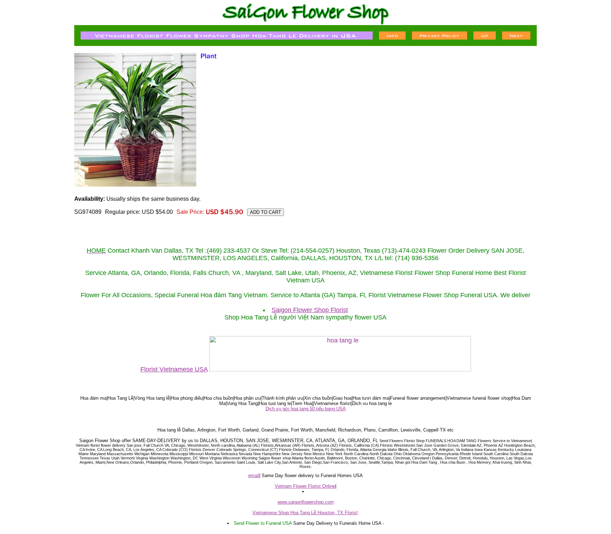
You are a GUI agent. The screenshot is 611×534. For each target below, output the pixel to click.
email (253, 475)
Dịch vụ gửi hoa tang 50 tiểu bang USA (306, 408)
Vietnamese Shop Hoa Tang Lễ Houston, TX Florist (304, 512)
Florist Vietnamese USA (174, 369)
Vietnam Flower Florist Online (305, 486)
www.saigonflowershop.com (306, 502)
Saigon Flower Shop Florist (310, 309)
